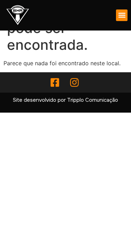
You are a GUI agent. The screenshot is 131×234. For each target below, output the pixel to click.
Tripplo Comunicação (92, 99)
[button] (122, 15)
